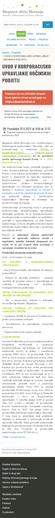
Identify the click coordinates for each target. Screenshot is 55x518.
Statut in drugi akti (11, 473)
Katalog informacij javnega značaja (19, 478)
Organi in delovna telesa (14, 469)
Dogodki (21, 33)
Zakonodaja (41, 33)
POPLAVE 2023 (43, 45)
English (6, 507)
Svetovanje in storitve (16, 39)
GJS (14, 452)
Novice (12, 33)
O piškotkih (8, 512)
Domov (6, 52)
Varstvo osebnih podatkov (15, 482)
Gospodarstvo (23, 452)
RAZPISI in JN (30, 45)
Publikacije (43, 39)
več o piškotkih (32, 117)
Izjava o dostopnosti (12, 487)
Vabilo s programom (13, 436)
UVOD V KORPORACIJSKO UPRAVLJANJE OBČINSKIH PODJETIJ (26, 73)
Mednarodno (11, 45)
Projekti (32, 39)
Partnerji (6, 503)
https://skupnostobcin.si (20, 101)
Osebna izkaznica (11, 464)
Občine (30, 33)
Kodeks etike (9, 498)
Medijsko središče (11, 494)
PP (21, 45)
